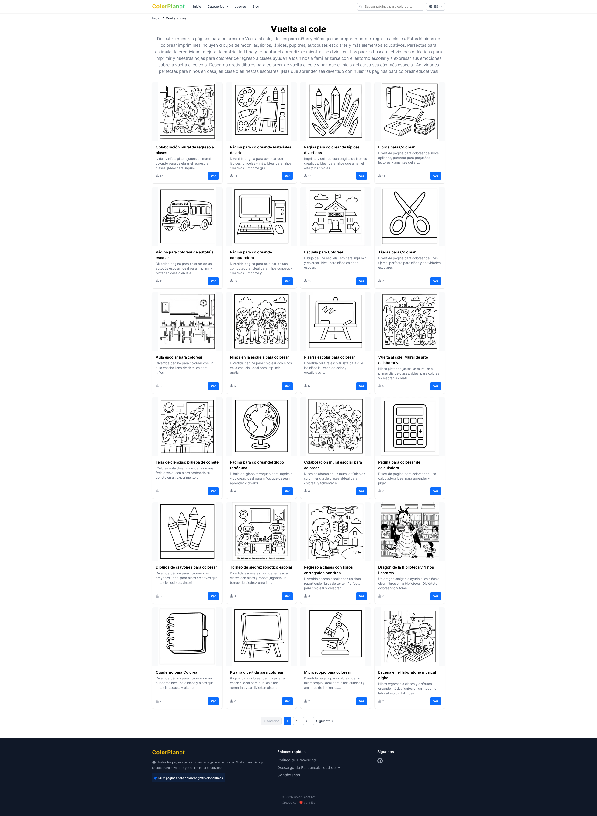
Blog (256, 6)
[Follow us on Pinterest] (380, 761)
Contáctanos (288, 775)
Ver (213, 176)
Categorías (216, 6)
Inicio (197, 6)
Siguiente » (324, 721)
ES (436, 6)
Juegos (240, 6)
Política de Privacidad (296, 760)
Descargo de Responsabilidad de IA (308, 767)
